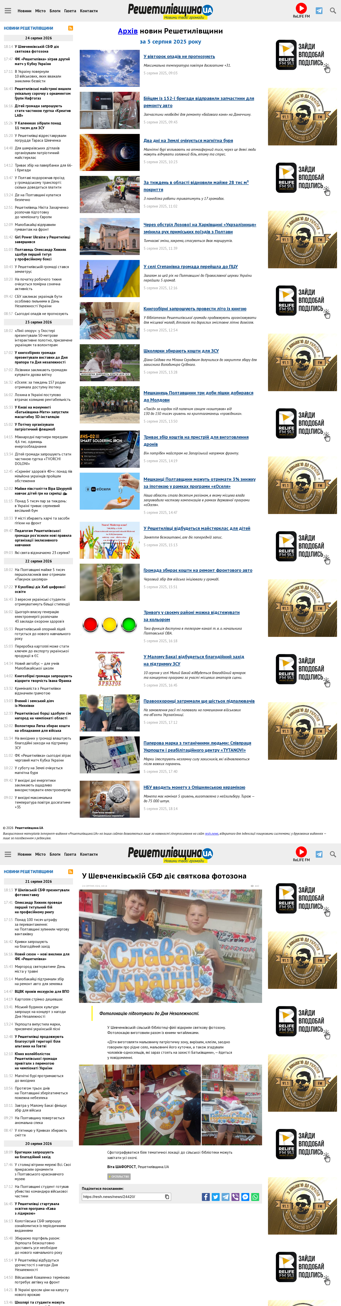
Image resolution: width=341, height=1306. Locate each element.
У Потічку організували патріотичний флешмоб (35, 427)
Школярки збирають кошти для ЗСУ (181, 351)
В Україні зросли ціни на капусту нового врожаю (41, 1292)
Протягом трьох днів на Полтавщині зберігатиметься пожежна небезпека (41, 1093)
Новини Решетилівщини (28, 28)
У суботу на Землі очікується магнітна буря (39, 770)
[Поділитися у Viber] (235, 1197)
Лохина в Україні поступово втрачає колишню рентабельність (42, 397)
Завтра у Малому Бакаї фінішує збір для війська (41, 1108)
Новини (24, 10)
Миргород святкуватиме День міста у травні (40, 969)
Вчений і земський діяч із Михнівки (34, 703)
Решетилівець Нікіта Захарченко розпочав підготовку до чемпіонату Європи (42, 212)
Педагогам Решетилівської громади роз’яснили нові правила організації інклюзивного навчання (43, 537)
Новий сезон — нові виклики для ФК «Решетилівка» (42, 956)
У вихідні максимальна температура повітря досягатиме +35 (42, 802)
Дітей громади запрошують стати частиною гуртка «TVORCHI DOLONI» (43, 459)
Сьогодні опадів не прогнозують (41, 313)
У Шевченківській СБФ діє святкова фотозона (37, 49)
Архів (128, 30)
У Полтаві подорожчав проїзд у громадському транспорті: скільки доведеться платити (40, 182)
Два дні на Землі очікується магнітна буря (188, 140)
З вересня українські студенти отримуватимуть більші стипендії (42, 601)
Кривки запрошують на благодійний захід (32, 944)
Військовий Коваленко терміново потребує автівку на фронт (42, 1279)
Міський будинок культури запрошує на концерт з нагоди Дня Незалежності (40, 1011)
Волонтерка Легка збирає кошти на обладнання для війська (42, 728)
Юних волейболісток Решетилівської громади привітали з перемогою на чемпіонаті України (36, 1060)
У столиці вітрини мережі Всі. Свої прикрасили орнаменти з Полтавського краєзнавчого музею (43, 1171)
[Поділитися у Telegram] (226, 1197)
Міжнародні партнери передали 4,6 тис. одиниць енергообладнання (41, 441)
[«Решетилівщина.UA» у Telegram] (319, 10)
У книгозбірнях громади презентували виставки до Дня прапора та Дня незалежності (41, 357)
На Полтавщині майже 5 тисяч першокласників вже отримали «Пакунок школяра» (40, 574)
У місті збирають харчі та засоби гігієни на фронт (42, 520)
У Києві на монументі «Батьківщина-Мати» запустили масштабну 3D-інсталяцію (41, 412)
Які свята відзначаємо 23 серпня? (42, 552)
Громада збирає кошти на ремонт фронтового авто (198, 570)
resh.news (211, 833)
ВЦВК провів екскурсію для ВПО (42, 991)
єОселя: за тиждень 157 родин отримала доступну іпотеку (40, 384)
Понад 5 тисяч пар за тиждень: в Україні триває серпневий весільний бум (41, 506)
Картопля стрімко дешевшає (39, 999)
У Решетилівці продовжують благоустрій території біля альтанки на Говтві (39, 1041)
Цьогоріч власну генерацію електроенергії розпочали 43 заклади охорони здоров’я (39, 616)
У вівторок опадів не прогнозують (179, 56)
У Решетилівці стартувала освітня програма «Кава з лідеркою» (37, 1208)
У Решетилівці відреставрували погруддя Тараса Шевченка (40, 138)
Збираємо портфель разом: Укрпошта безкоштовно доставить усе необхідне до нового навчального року (38, 1245)
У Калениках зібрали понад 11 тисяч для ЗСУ (38, 125)
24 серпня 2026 (91, 885)
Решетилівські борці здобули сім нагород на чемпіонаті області (43, 715)
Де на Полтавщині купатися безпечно (38, 197)
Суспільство (120, 1176)
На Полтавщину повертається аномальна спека (40, 1120)
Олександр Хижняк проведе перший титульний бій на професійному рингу (38, 907)
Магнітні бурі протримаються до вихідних (39, 1078)
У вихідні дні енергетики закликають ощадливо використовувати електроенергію (43, 785)
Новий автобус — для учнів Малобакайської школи (37, 666)
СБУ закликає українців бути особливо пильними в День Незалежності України (38, 301)
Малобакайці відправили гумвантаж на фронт (35, 227)
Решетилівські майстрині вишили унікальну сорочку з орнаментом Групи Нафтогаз (43, 93)
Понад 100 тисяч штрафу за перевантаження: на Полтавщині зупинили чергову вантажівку (42, 926)
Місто (40, 10)
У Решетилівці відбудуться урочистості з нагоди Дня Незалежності (37, 1265)
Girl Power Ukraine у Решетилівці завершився (42, 239)
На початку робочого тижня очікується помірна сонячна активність (38, 284)
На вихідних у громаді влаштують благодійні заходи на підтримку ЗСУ (43, 743)
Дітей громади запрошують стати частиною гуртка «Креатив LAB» (43, 110)
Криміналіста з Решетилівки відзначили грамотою (38, 690)
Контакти (89, 10)
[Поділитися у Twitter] (216, 1197)
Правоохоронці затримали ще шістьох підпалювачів (199, 701)
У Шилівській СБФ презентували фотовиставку (42, 892)
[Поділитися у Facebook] (206, 1197)
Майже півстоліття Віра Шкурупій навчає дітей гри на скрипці (43, 491)
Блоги (55, 10)
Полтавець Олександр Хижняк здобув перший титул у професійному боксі (40, 254)
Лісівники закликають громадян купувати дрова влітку (41, 372)
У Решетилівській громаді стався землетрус (42, 269)
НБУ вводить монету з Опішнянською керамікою (194, 787)
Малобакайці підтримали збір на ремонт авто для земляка (39, 981)
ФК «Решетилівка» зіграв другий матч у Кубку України (42, 61)
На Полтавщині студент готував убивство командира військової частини (42, 1191)
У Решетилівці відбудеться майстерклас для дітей (197, 528)
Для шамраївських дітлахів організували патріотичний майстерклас (37, 153)
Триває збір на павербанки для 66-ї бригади (43, 167)
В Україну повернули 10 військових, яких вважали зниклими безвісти (38, 76)
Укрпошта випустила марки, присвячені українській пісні (38, 1026)
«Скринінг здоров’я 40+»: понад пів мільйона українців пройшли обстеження (43, 476)
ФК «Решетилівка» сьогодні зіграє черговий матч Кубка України (43, 758)
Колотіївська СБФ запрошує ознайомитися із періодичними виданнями (40, 1226)
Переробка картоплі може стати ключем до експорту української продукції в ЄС (42, 651)
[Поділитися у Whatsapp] (255, 1197)
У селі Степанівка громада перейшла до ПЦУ (191, 266)
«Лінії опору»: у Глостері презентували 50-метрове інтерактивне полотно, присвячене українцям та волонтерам (43, 337)
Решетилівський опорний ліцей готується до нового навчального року (43, 634)
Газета (70, 10)
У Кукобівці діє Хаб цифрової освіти (40, 589)
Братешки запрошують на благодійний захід (34, 1154)
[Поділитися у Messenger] (245, 1197)
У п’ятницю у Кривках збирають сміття (41, 1132)
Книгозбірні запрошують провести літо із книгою (195, 308)
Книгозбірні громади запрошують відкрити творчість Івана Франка (43, 678)
